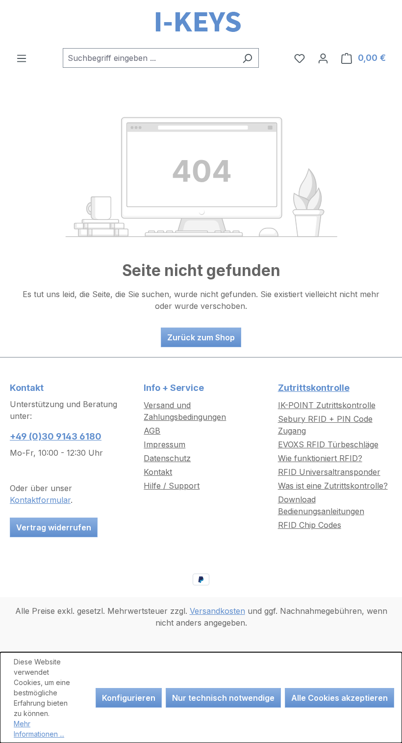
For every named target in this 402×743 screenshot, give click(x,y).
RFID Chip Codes (309, 525)
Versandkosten (217, 611)
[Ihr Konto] (323, 58)
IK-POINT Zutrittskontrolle (327, 405)
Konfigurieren (128, 698)
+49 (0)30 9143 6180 (55, 436)
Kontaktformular (40, 500)
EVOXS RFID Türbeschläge (328, 444)
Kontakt (158, 472)
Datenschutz (167, 458)
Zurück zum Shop (201, 337)
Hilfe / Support (172, 486)
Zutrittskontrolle (314, 388)
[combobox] (149, 58)
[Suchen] (247, 58)
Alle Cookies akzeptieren (339, 698)
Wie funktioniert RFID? (320, 458)
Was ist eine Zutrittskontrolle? (333, 486)
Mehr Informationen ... (39, 728)
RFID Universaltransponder (329, 472)
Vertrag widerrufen (53, 527)
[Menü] (21, 58)
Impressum (164, 444)
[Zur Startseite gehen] (201, 24)
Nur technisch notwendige (223, 698)
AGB (152, 431)
